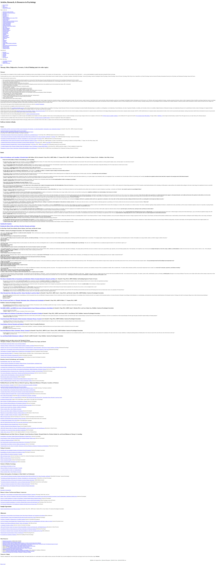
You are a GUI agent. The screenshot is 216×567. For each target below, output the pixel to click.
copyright (4, 54)
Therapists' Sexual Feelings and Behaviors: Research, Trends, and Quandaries (14, 523)
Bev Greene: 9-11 (6, 14)
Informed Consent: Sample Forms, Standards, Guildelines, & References (13, 407)
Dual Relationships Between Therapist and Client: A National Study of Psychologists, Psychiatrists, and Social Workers (21, 371)
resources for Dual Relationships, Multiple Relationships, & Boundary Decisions (20, 551)
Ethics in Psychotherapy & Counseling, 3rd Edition (27, 395)
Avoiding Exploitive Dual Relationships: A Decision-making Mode (12, 374)
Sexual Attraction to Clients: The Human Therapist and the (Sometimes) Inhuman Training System (17, 438)
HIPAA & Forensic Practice (5, 416)
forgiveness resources (6, 30)
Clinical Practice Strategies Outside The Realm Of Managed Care (12, 357)
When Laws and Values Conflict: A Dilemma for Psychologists (11, 410)
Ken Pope (4, 52)
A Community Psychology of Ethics (6, 525)
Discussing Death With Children (6, 353)
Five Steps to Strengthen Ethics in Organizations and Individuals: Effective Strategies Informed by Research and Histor (27, 278)
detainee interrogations (7, 25)
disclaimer (4, 55)
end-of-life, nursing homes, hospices (9, 26)
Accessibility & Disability (7, 61)
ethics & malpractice (6, 28)
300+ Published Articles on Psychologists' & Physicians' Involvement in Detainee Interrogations (17, 485)
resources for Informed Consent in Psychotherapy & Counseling (17, 550)
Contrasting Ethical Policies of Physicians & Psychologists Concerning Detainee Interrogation (17, 391)
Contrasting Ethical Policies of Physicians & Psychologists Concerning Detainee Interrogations (17, 142)
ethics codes (5, 27)
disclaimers (42, 104)
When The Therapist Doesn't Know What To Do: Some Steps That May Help (14, 422)
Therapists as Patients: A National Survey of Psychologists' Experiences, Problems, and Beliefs (17, 345)
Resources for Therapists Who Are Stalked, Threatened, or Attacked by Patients (17, 552)
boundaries (5, 15)
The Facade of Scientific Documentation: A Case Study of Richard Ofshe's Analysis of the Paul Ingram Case (19, 502)
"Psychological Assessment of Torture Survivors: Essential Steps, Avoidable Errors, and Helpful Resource (19, 134)
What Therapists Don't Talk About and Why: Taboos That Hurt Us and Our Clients (19, 293)
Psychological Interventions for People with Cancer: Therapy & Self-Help (19, 548)
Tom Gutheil (48, 142)
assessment (5, 13)
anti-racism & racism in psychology (9, 12)
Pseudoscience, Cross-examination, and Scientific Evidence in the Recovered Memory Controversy (18, 494)
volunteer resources (6, 48)
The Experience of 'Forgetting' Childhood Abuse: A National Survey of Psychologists (15, 351)
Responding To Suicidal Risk (5, 490)
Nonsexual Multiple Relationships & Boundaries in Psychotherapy (12, 365)
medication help (5, 33)
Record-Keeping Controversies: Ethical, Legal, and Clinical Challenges (13, 343)
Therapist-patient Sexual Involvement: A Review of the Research (11, 532)
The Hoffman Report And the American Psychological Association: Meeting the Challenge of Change (19, 140)
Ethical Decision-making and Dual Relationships (9, 376)
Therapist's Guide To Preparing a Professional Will (9, 355)
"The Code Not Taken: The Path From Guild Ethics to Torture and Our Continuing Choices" (16, 131)
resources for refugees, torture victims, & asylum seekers (19, 547)
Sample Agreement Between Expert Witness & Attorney (10, 508)
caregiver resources (6, 18)
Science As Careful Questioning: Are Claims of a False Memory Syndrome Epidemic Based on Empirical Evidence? (21, 498)
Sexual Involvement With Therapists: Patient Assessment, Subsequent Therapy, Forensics (21, 318)
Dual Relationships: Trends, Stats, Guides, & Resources (10, 361)
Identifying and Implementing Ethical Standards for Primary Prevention (13, 418)
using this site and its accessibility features (42, 117)
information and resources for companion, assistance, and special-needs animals (31, 110)
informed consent (6, 31)
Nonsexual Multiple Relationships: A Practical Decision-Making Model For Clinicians (15, 378)
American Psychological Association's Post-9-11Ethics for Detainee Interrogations (15, 483)
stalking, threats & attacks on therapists (9, 43)
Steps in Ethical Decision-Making (6, 395)
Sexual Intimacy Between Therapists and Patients (11, 324)
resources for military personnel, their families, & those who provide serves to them (20, 546)
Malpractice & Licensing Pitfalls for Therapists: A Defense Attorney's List (13, 412)
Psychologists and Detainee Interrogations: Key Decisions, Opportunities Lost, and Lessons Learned (18, 138)
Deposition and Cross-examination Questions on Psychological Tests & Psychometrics (15, 450)
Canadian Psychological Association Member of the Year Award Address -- (13, 130)
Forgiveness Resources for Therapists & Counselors (12, 541)
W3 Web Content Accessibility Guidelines (110, 115)
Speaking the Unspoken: (6, 223)
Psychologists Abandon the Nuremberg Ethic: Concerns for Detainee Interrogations (15, 144)
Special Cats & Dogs (6, 63)
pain (3, 39)
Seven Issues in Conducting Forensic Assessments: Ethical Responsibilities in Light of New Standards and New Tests (21, 530)
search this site (5, 57)
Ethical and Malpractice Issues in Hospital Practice (9, 424)
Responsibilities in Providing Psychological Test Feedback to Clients (12, 452)
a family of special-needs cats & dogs (32, 113)
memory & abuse (6, 35)
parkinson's (5, 40)
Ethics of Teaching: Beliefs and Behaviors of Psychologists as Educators (13, 403)
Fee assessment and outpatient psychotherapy (8, 534)
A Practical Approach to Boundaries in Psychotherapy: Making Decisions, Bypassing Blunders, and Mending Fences (21, 363)
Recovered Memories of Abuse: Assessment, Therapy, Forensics (15, 330)
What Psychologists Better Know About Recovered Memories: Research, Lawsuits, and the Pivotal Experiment (20, 500)
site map (4, 56)
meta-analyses (5, 36)
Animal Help (5, 62)
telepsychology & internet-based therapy (10, 45)
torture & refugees (6, 47)
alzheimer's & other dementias (8, 11)
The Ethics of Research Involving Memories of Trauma (10, 426)
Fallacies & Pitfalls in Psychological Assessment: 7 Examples (11, 454)
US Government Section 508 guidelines (143, 115)
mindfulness (5, 38)
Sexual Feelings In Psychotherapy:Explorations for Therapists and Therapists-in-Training (21, 313)
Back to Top (3, 564)
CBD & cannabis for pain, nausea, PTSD (10, 17)
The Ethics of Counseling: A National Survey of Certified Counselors (12, 519)
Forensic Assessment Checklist (5, 459)
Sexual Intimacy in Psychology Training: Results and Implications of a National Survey (15, 436)
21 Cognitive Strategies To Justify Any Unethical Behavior (10, 397)
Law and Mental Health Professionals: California (11, 336)
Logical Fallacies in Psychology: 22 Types (7, 466)
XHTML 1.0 (160, 115)
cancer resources (6, 16)
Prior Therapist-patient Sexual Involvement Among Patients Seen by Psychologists (15, 442)
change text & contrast (7, 8)
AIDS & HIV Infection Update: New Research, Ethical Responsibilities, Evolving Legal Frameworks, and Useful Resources (22, 428)
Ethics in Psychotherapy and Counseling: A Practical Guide (14, 157)
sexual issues (5, 42)
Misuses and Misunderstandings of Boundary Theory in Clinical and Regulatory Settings (16, 380)
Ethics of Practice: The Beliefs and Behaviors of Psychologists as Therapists (13, 401)
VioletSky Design (6, 53)
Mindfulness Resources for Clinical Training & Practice (12, 549)
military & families (6, 37)
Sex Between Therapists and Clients (6, 440)
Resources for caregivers (7, 540)
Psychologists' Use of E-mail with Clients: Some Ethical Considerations (13, 430)
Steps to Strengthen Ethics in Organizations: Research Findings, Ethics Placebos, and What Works (17, 389)
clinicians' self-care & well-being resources (10, 20)
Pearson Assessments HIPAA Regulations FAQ (8, 461)
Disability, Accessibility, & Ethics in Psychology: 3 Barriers (10, 414)
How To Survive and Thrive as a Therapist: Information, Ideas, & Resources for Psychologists (22, 300)
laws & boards (5, 32)
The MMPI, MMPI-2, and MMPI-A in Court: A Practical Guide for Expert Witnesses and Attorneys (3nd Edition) (26, 308)
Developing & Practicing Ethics (6, 399)
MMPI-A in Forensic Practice (5, 457)
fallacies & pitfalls (6, 29)
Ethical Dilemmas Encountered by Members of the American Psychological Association (16, 405)
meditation (4, 34)
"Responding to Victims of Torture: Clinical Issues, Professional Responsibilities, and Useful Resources (18, 148)
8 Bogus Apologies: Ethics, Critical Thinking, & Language (10, 471)
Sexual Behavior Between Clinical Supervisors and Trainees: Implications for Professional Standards (18, 528)
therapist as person (6, 46)
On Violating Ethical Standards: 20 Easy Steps (8, 420)
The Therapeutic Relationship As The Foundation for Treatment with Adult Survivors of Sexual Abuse (18, 504)
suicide (4, 44)
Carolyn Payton (5, 19)
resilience (4, 41)
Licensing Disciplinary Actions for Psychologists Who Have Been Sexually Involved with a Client (17, 517)
